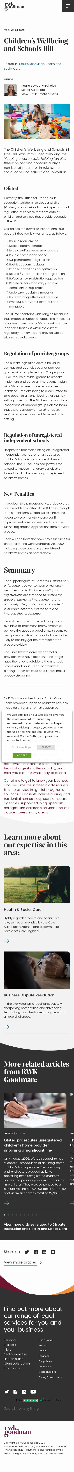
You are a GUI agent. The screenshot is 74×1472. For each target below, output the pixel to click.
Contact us (45, 1367)
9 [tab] (36, 1215)
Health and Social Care (48, 1229)
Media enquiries (47, 1372)
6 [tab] (24, 1215)
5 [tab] (20, 1215)
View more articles (20, 1262)
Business (10, 1345)
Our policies (45, 1361)
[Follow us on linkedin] (24, 1391)
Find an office (13, 1359)
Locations (44, 1356)
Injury (7, 1349)
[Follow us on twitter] (6, 1391)
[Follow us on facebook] (15, 1391)
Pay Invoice (12, 1368)
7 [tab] (28, 1215)
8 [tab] (32, 1215)
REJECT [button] (46, 747)
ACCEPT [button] (22, 755)
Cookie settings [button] (21, 747)
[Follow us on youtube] (33, 1391)
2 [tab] (8, 1215)
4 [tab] (16, 1215)
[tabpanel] (35, 1151)
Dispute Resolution (31, 64)
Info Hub (43, 1346)
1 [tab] (4, 1215)
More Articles (49, 94)
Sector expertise (15, 1354)
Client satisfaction (17, 1363)
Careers (43, 1351)
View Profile (29, 94)
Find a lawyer (46, 1340)
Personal (10, 1340)
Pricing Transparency (50, 1377)
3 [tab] (12, 1215)
